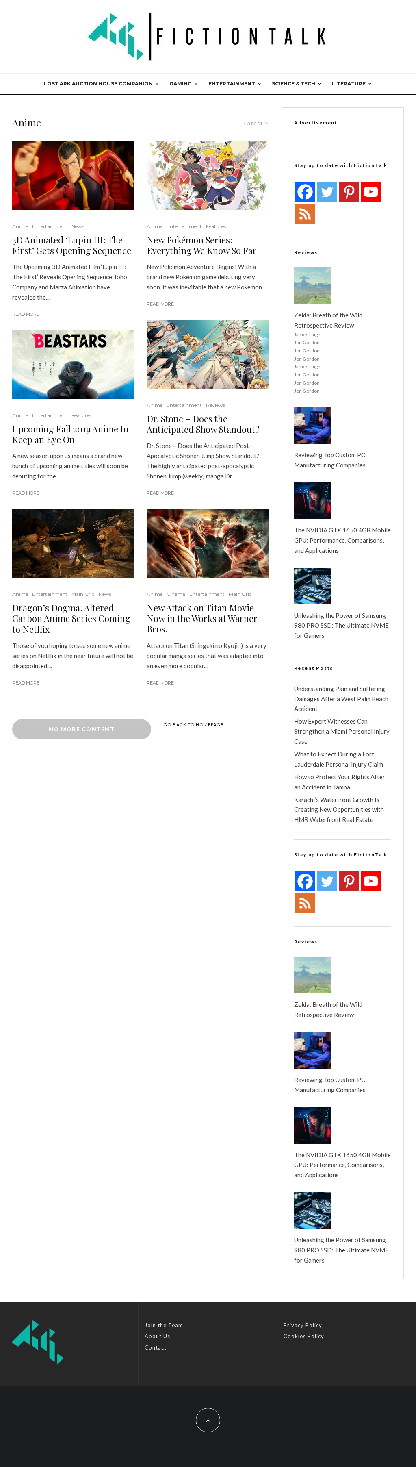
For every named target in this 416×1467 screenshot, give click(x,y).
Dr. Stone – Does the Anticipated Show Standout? (203, 424)
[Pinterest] (349, 192)
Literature (349, 83)
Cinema (176, 594)
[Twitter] (327, 192)
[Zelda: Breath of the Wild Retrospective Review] (312, 285)
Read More (25, 314)
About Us (157, 1336)
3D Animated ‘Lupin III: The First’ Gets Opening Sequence (71, 245)
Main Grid (83, 594)
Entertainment (231, 83)
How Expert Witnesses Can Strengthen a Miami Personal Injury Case (342, 731)
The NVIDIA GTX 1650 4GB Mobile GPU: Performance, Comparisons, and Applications (342, 540)
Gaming (180, 83)
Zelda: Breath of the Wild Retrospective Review (328, 320)
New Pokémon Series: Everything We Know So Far (202, 245)
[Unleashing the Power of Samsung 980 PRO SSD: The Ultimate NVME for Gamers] (312, 586)
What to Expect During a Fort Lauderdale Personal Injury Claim (338, 759)
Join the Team (164, 1325)
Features (81, 415)
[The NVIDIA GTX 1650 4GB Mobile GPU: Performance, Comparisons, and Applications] (312, 500)
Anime (20, 226)
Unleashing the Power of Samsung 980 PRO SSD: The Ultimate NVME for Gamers (341, 625)
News (78, 226)
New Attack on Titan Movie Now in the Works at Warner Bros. (202, 618)
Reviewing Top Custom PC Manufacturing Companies (330, 460)
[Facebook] (305, 192)
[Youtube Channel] (371, 192)
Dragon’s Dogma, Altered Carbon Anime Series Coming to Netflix (71, 618)
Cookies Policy (304, 1336)
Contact (156, 1347)
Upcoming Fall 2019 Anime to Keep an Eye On (70, 434)
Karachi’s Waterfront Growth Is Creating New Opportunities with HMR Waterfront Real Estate (339, 810)
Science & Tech (293, 83)
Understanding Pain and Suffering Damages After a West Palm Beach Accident (341, 699)
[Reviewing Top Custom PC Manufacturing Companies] (312, 425)
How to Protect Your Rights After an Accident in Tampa (339, 782)
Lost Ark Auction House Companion (98, 83)
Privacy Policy (303, 1325)
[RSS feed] (305, 214)
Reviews (215, 405)
